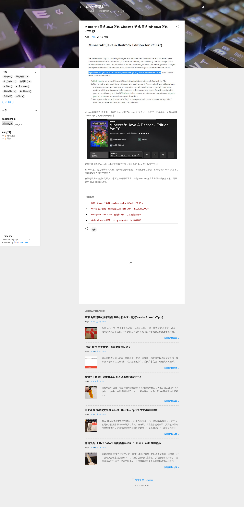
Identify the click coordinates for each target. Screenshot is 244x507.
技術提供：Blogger (144, 480)
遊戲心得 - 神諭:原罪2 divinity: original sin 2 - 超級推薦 (116, 220)
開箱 (6, 76)
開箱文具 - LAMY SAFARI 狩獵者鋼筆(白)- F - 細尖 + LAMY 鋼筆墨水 (123, 443)
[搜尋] (203, 7)
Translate (23, 242)
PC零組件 (20, 86)
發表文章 (10, 136)
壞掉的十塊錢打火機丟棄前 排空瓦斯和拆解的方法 (113, 376)
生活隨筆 (8, 81)
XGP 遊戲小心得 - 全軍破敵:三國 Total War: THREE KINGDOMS (120, 209)
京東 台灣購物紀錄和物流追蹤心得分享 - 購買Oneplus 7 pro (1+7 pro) (124, 317)
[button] (177, 27)
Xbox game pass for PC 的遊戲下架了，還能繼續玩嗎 (116, 214)
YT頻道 (121, 11)
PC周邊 (23, 91)
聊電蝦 (23, 81)
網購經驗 (8, 91)
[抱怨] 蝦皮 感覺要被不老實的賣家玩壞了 (108, 347)
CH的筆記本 (95, 7)
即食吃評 (20, 76)
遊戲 (94, 229)
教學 (6, 86)
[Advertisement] (196, 63)
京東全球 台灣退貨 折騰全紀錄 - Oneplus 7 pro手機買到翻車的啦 (121, 410)
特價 (18, 96)
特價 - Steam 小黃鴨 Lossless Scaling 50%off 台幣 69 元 (117, 203)
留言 (8, 138)
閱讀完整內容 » (172, 338)
